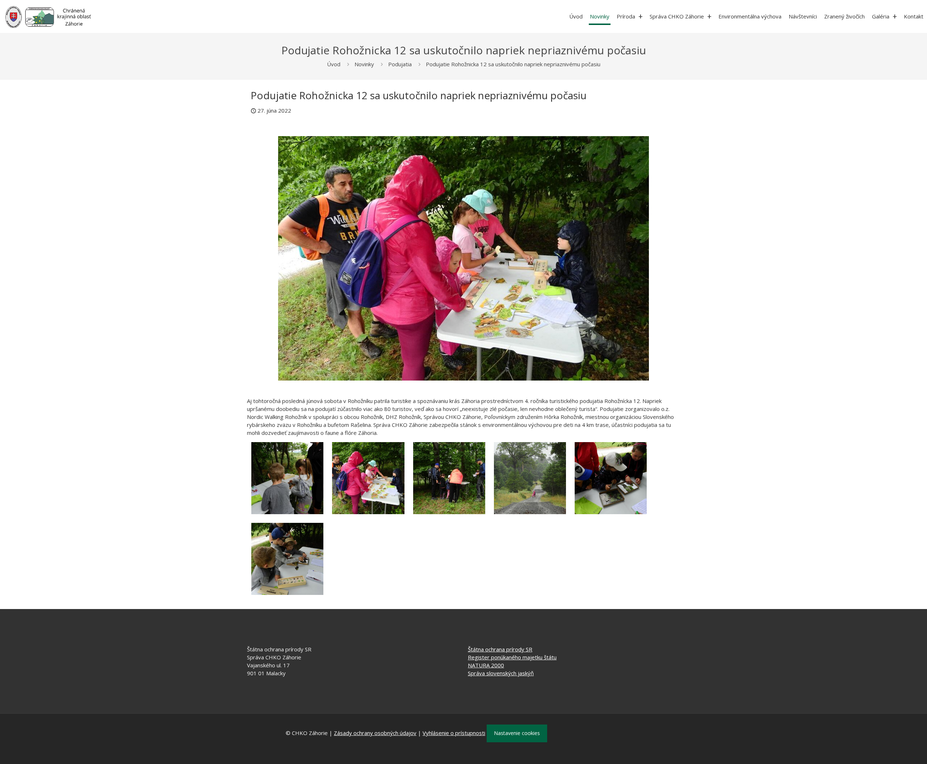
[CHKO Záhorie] (48, 16)
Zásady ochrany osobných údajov (375, 732)
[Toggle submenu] (640, 16)
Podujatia (400, 64)
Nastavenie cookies (517, 733)
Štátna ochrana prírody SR (500, 649)
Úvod (333, 64)
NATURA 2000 (486, 665)
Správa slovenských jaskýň (501, 673)
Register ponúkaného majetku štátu (512, 657)
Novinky (364, 64)
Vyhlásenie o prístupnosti (454, 732)
